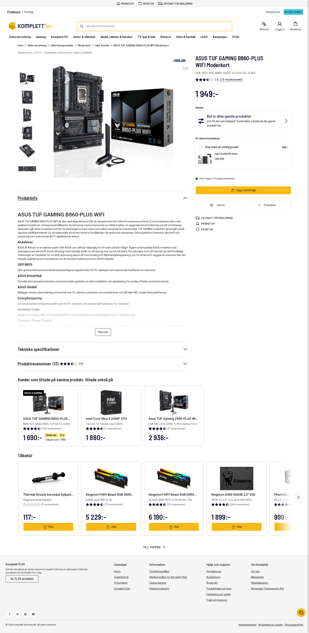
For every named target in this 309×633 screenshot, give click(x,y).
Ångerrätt (212, 582)
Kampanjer (220, 37)
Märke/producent (159, 588)
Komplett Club (122, 588)
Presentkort (120, 582)
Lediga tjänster (157, 582)
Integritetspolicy (248, 624)
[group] (113, 122)
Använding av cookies (270, 624)
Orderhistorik (121, 577)
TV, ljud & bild (146, 37)
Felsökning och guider (219, 594)
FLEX (235, 37)
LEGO (204, 37)
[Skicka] (81, 26)
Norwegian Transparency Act (267, 588)
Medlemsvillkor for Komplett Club (168, 577)
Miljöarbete (257, 577)
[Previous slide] (41, 122)
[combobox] (154, 26)
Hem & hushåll (185, 37)
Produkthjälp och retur (219, 588)
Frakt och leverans (217, 600)
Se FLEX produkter (22, 579)
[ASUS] (179, 60)
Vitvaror (165, 37)
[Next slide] (185, 122)
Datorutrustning (20, 37)
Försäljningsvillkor (159, 571)
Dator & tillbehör (84, 37)
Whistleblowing (259, 582)
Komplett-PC (59, 37)
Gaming (41, 37)
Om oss (255, 571)
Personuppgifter (294, 624)
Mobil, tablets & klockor (117, 37)
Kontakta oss (214, 571)
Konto (117, 571)
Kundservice (213, 577)
